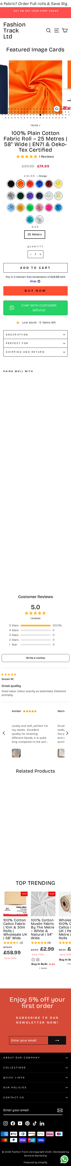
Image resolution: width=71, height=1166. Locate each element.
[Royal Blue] (39, 184)
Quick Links (14, 1077)
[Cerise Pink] (49, 208)
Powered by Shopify (35, 1162)
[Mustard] (20, 208)
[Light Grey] (39, 220)
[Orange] (20, 184)
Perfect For (17, 343)
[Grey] (11, 196)
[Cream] (58, 196)
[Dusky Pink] (39, 208)
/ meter (43, 965)
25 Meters (35, 234)
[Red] (30, 184)
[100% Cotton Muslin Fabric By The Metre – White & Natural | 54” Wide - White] (33, 959)
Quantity (35, 246)
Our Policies (15, 1087)
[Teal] (30, 220)
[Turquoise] (58, 208)
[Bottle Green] (20, 196)
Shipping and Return (25, 352)
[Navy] (39, 196)
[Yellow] (58, 184)
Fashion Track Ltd (14, 30)
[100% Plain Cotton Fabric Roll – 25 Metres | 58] (5, 537)
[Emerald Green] (30, 208)
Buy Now (35, 291)
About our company (21, 1057)
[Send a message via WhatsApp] (64, 1159)
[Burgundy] (49, 184)
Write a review (35, 658)
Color (35, 176)
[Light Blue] (11, 208)
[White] (49, 196)
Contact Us (13, 1097)
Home (34, 125)
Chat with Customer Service (39, 308)
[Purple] (30, 196)
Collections (14, 1067)
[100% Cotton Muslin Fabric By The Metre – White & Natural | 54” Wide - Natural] (37, 959)
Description (17, 334)
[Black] (11, 184)
